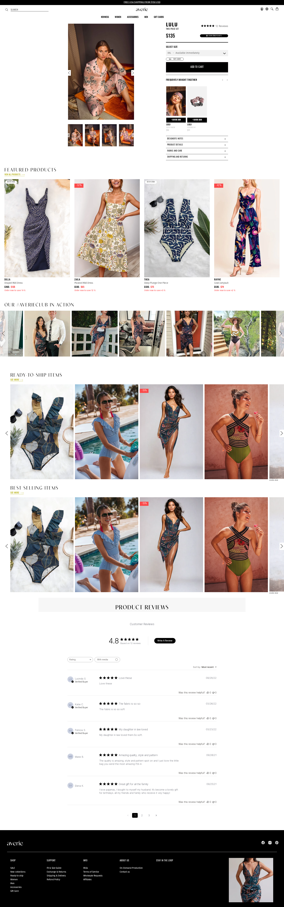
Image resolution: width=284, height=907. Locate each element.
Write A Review (164, 640)
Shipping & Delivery (56, 875)
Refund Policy (53, 879)
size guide (177, 59)
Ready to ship (16, 875)
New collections (17, 871)
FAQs (85, 868)
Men (12, 883)
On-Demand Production (131, 868)
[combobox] (30, 10)
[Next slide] (132, 73)
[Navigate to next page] (156, 815)
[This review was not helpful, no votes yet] (213, 692)
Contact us (125, 871)
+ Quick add (176, 120)
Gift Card (14, 891)
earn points (215, 36)
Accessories (16, 887)
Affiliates (87, 879)
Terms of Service (91, 871)
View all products (12, 175)
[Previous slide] (69, 73)
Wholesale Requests (93, 875)
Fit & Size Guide (54, 868)
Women (14, 879)
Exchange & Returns (56, 871)
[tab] (197, 139)
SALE (12, 868)
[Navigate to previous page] (128, 815)
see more (14, 380)
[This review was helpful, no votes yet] (208, 692)
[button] (4, 334)
